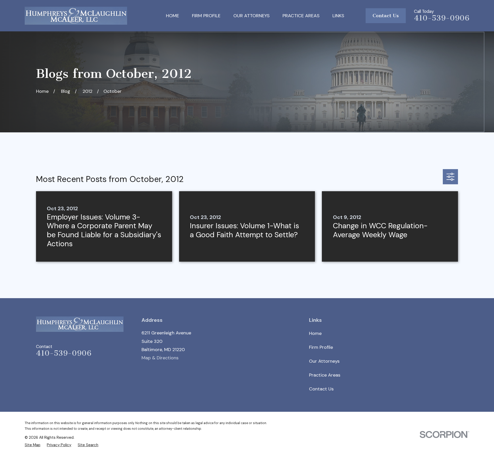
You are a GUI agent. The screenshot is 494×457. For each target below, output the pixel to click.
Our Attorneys (324, 361)
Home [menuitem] (172, 16)
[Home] (76, 16)
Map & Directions (160, 358)
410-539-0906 (441, 18)
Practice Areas (324, 375)
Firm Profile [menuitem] (206, 16)
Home (315, 333)
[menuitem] (32, 445)
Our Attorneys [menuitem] (251, 16)
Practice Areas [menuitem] (301, 16)
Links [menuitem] (338, 16)
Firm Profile (321, 347)
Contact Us (386, 16)
